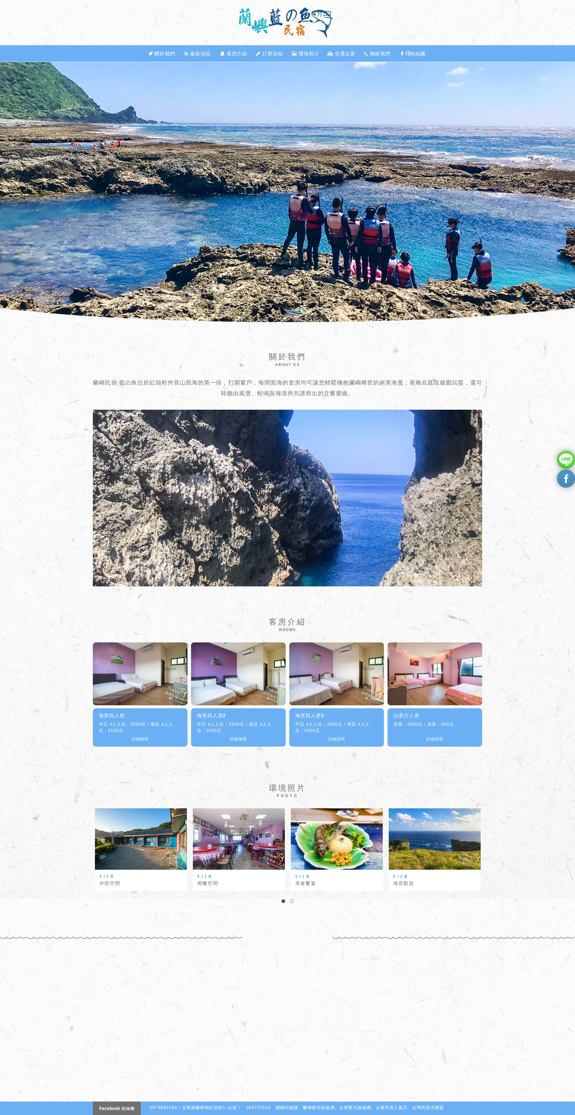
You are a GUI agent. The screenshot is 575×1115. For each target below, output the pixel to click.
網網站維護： (289, 1107)
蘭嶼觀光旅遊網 (319, 1107)
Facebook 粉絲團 (117, 1108)
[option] (287, 192)
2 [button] (292, 901)
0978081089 (163, 1107)
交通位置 (344, 53)
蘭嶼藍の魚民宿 (287, 22)
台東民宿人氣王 (392, 1107)
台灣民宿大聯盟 (428, 1107)
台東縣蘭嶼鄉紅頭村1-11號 (209, 1107)
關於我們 (164, 53)
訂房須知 (272, 53)
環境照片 (308, 53)
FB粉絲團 (415, 53)
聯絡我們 (379, 53)
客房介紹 (236, 53)
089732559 (258, 1107)
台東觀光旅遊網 (355, 1107)
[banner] (287, 192)
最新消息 (200, 53)
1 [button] (283, 901)
